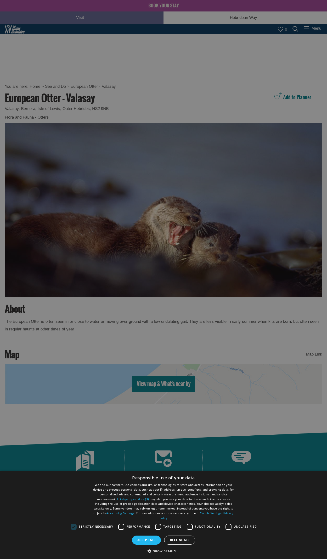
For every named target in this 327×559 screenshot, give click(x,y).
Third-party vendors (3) (133, 499)
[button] (163, 550)
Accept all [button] (146, 540)
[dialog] (163, 515)
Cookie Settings (211, 513)
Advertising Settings (120, 513)
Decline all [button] (179, 540)
